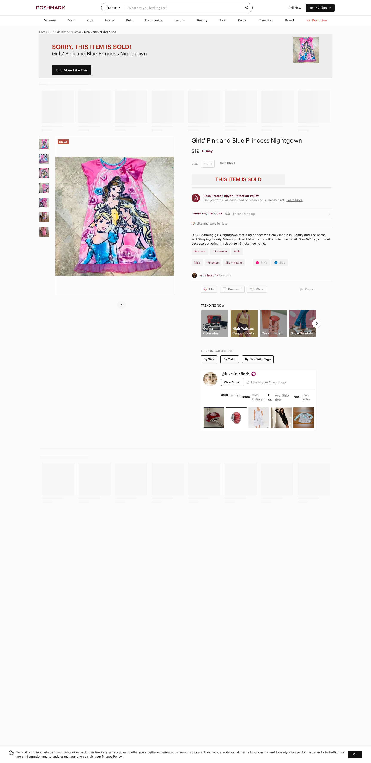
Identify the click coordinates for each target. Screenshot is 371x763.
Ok (355, 754)
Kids (197, 262)
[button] (114, 8)
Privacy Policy (112, 756)
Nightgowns (234, 262)
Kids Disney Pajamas (68, 32)
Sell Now (294, 8)
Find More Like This (72, 70)
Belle (237, 251)
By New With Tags (258, 359)
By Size (209, 359)
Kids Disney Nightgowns (100, 32)
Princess (200, 251)
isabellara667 (208, 275)
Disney (207, 151)
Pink (264, 262)
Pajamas (213, 262)
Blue (282, 262)
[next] (121, 305)
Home (43, 32)
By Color (229, 359)
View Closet (232, 382)
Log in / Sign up (320, 8)
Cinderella (220, 251)
